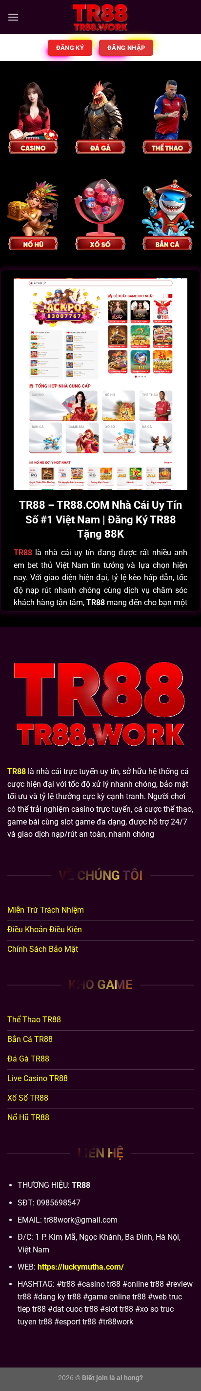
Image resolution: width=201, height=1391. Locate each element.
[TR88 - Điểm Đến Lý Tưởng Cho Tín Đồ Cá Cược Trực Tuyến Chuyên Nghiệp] (100, 17)
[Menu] (13, 17)
